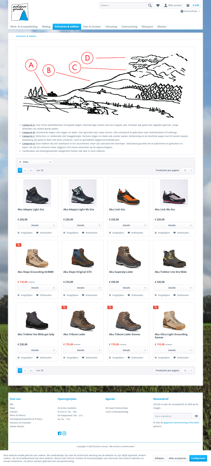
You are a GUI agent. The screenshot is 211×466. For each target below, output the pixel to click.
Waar (12, 407)
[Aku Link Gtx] (128, 193)
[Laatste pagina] (31, 170)
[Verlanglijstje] (158, 5)
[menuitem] (126, 5)
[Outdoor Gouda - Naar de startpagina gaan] (20, 12)
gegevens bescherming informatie (181, 422)
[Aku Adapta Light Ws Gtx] (82, 193)
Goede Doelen (17, 426)
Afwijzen (159, 458)
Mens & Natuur (18, 415)
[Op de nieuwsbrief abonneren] (196, 416)
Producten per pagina (167, 170)
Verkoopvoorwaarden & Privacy (26, 418)
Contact (14, 411)
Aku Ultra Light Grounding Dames (171, 336)
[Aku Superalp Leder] (128, 256)
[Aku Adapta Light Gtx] (37, 193)
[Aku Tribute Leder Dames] (128, 318)
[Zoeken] (150, 5)
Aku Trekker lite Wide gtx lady (36, 334)
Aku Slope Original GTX (77, 272)
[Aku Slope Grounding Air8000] (37, 256)
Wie (12, 404)
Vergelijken (26, 232)
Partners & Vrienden (20, 422)
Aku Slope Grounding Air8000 (35, 272)
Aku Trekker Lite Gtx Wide (171, 272)
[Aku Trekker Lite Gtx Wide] (174, 256)
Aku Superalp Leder (121, 272)
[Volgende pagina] (25, 170)
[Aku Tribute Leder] (82, 318)
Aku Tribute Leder (74, 334)
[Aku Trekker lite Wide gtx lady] (37, 318)
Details (35, 225)
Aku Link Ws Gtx (165, 209)
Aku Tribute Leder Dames (124, 334)
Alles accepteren (177, 458)
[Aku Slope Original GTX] (82, 256)
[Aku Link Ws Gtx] (174, 193)
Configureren (198, 458)
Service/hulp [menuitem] (190, 11)
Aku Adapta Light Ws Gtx (78, 209)
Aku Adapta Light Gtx (31, 209)
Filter (25, 161)
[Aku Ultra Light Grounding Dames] (174, 318)
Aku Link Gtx (117, 209)
